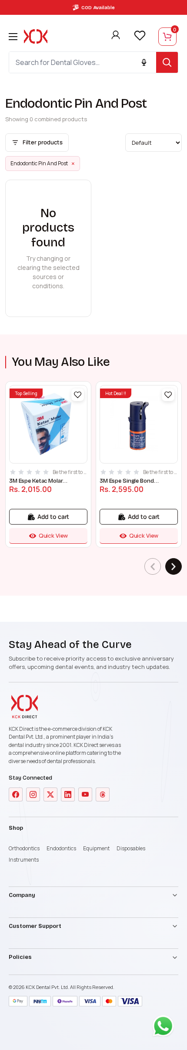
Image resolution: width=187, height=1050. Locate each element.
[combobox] (82, 62)
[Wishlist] (139, 35)
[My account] (115, 37)
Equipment (96, 848)
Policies (20, 957)
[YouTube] (85, 794)
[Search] (167, 62)
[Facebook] (16, 794)
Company (22, 895)
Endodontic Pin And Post (42, 163)
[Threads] (103, 794)
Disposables (131, 848)
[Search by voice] (144, 62)
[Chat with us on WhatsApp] (165, 1028)
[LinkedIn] (68, 794)
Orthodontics (24, 848)
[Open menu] (13, 36)
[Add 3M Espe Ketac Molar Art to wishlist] (77, 395)
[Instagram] (33, 794)
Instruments (24, 859)
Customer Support (35, 926)
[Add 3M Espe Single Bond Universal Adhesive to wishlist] (168, 395)
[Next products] (173, 566)
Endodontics (61, 848)
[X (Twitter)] (50, 794)
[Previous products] (152, 566)
